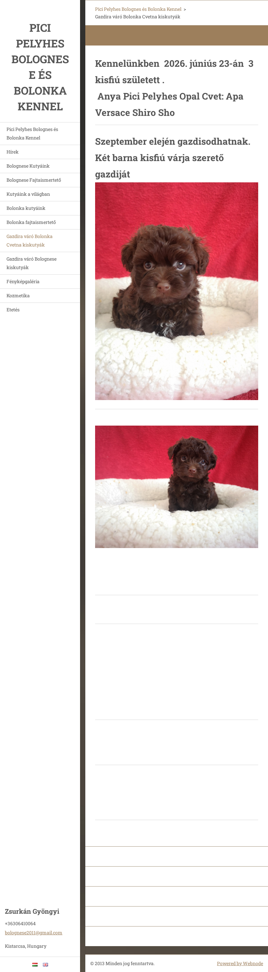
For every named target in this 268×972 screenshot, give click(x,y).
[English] (45, 964)
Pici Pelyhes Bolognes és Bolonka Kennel (32, 133)
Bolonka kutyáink (26, 208)
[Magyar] (35, 964)
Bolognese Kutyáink (28, 166)
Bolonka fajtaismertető (31, 222)
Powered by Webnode (240, 963)
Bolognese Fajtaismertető (34, 180)
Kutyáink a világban (28, 194)
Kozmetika (18, 295)
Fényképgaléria (23, 281)
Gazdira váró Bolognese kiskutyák (32, 263)
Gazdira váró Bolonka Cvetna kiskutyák (30, 240)
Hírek (13, 152)
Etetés (13, 309)
